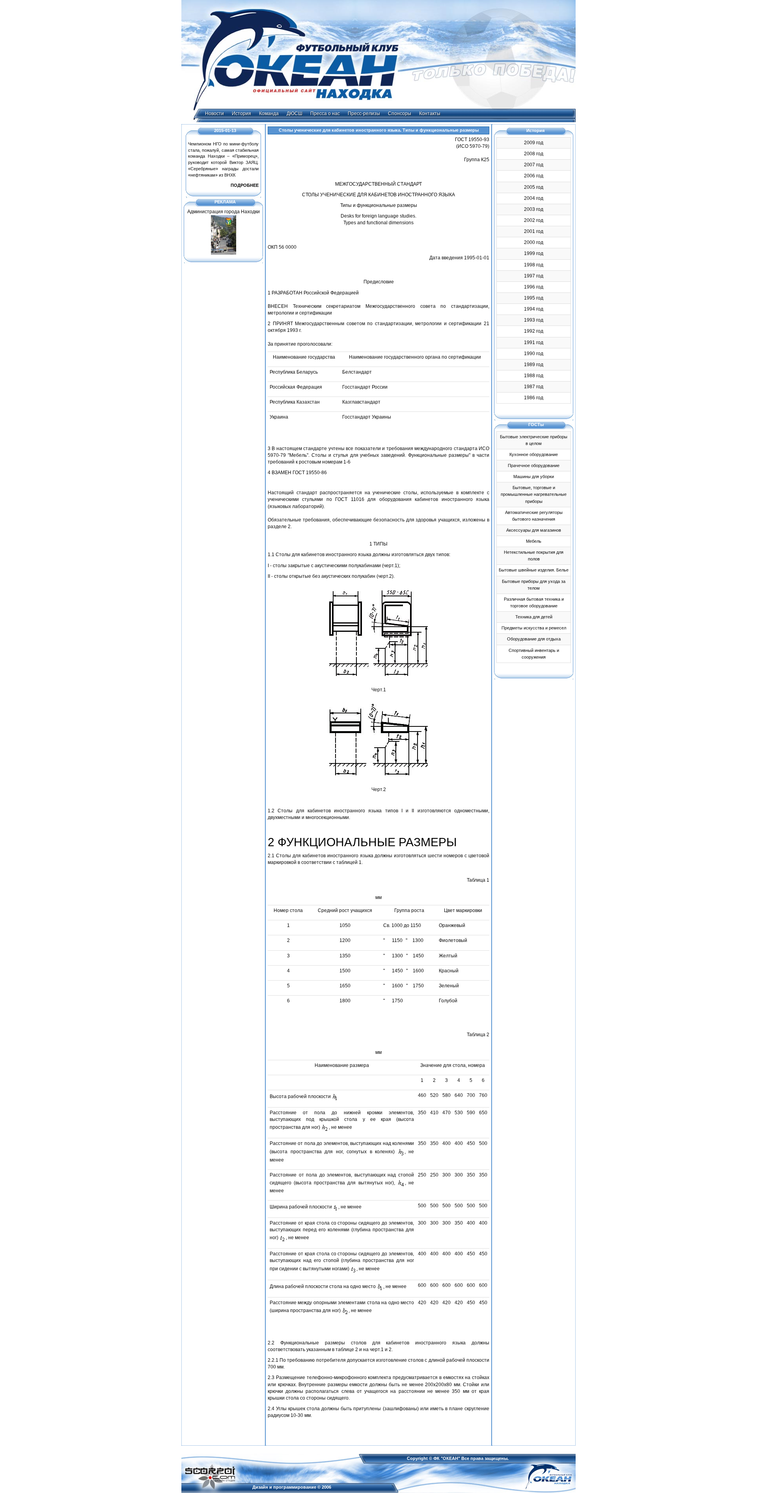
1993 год (533, 320)
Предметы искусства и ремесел (534, 627)
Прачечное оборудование (533, 465)
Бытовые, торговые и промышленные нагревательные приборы (534, 494)
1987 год (533, 386)
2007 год (533, 165)
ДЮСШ (294, 113)
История (241, 113)
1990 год (533, 353)
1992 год (533, 331)
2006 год (533, 176)
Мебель (533, 541)
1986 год (533, 397)
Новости (214, 113)
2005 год (533, 187)
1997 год (533, 276)
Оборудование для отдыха (534, 639)
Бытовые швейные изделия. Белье (534, 570)
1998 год (533, 265)
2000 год (533, 242)
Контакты (429, 113)
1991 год (533, 342)
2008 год (533, 153)
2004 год (533, 198)
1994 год (533, 309)
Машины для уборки (533, 476)
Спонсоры (399, 113)
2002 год (533, 220)
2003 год (533, 209)
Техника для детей (533, 616)
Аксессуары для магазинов (533, 530)
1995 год (533, 298)
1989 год (533, 364)
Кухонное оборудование (533, 454)
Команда (269, 113)
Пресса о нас (325, 113)
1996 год (533, 287)
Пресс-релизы (364, 113)
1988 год (533, 375)
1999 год (533, 253)
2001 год (533, 231)
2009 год (533, 142)
